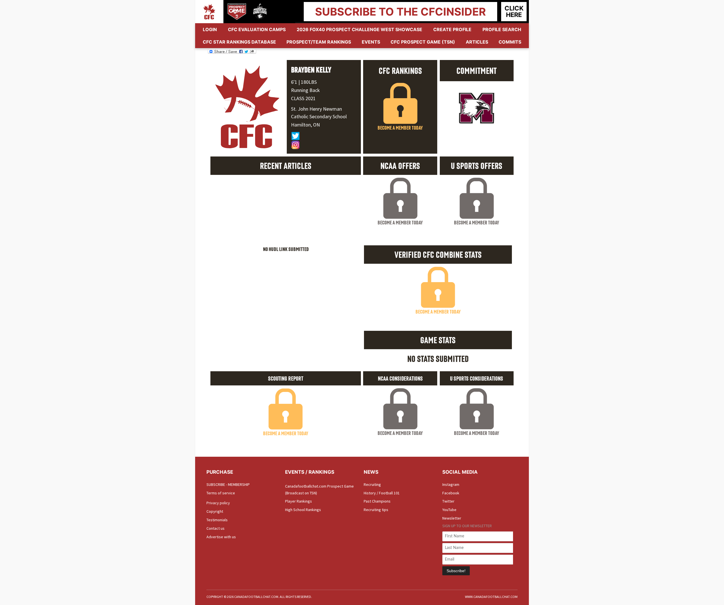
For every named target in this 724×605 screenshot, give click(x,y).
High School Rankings (303, 509)
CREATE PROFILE (452, 29)
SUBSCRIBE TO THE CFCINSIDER (400, 11)
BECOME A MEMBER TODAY (400, 127)
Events (371, 42)
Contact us (215, 528)
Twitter (448, 501)
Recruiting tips (376, 509)
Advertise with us (221, 536)
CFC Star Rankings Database (239, 42)
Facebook (450, 492)
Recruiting (372, 484)
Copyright (214, 511)
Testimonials (217, 519)
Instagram (450, 484)
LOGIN (210, 29)
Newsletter (451, 518)
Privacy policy (218, 502)
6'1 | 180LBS (304, 82)
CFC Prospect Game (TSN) (423, 42)
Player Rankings (298, 501)
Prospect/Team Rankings (318, 42)
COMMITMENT (476, 70)
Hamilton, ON (305, 124)
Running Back (305, 90)
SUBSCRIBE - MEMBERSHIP (228, 484)
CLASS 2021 (303, 98)
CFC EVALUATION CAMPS (257, 29)
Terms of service (220, 492)
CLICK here (514, 11)
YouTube (449, 509)
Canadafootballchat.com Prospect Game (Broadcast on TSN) (319, 489)
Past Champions (377, 501)
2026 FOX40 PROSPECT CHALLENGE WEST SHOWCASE (359, 29)
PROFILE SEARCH (501, 29)
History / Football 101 (382, 492)
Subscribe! (456, 570)
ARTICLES (477, 42)
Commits (510, 42)
